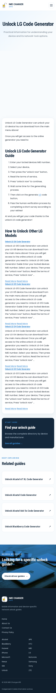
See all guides (14, 443)
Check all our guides (16, 576)
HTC (30, 644)
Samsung (33, 661)
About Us (6, 623)
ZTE (30, 670)
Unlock (5, 670)
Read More (10, 281)
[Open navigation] (51, 5)
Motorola (33, 657)
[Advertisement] (28, 80)
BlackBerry (6, 644)
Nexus (4, 661)
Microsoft (6, 657)
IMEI (30, 648)
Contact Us (7, 628)
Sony (31, 666)
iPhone (5, 653)
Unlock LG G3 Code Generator (17, 369)
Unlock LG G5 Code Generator (17, 284)
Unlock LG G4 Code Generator (17, 326)
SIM (3, 666)
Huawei (5, 648)
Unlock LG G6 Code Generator (17, 241)
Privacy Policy (8, 632)
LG (40, 194)
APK (30, 639)
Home (4, 619)
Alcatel (5, 639)
